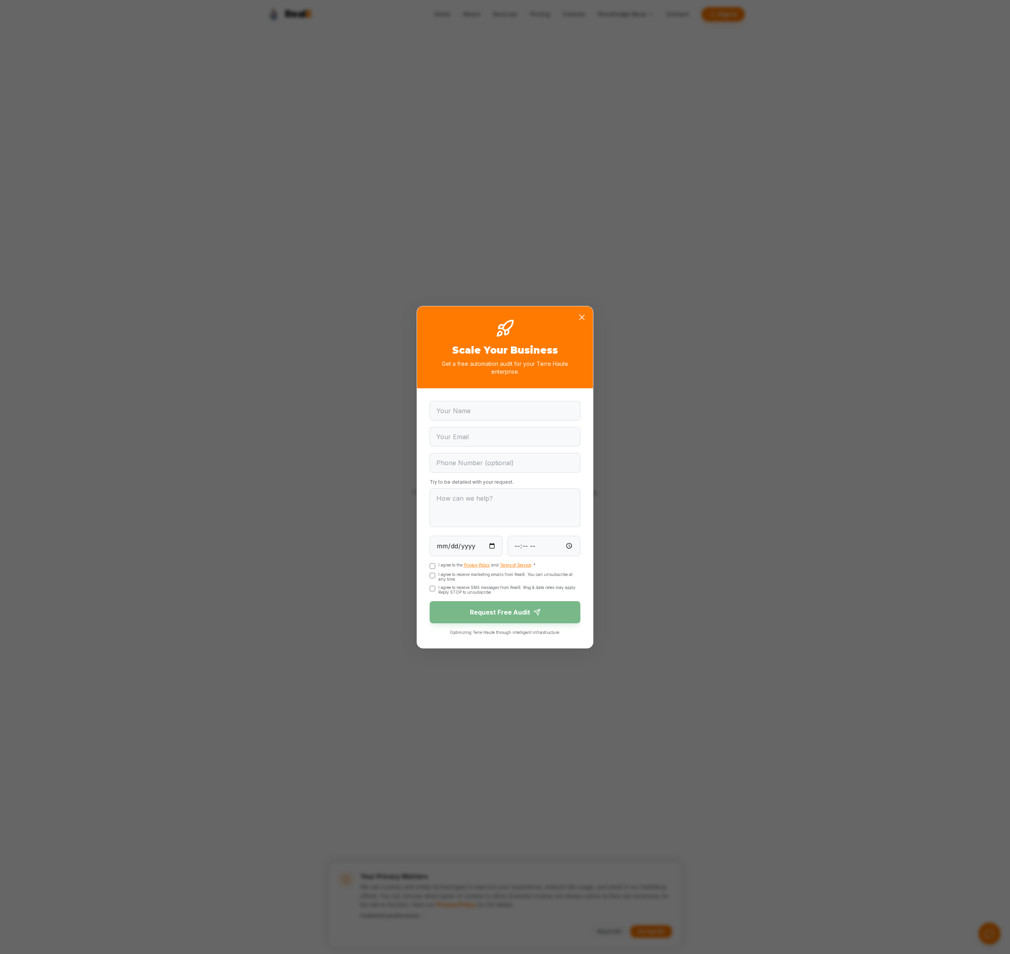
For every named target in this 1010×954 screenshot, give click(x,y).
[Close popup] (582, 317)
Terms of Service (515, 565)
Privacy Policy (477, 565)
